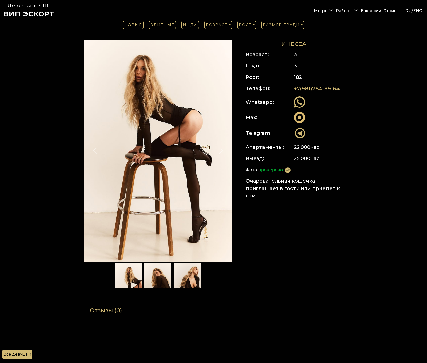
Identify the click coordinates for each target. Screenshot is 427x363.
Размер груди (281, 24)
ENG (417, 10)
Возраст (217, 24)
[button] (95, 151)
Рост (245, 24)
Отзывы (391, 10)
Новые (133, 24)
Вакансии (371, 10)
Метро (321, 10)
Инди (190, 24)
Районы (344, 10)
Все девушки (17, 354)
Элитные (162, 24)
